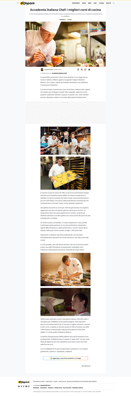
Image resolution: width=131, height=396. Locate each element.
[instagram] (28, 386)
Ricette (108, 3)
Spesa (84, 3)
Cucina (101, 3)
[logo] (27, 3)
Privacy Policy (48, 381)
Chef (95, 3)
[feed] (19, 386)
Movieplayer (43, 387)
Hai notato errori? (86, 365)
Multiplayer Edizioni (77, 387)
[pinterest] (26, 386)
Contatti (55, 381)
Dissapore (63, 19)
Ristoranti (76, 3)
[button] (78, 69)
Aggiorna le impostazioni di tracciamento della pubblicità (82, 381)
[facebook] (24, 386)
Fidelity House (58, 387)
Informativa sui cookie (39, 381)
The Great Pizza (67, 387)
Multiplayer (36, 387)
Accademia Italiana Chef (59, 73)
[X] (21, 386)
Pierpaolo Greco (49, 69)
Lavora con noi (62, 381)
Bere (89, 3)
